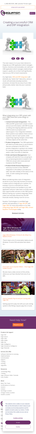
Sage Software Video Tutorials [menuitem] (9, 375)
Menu (33, 13)
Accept (18, 422)
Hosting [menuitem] (3, 363)
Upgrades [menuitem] (4, 365)
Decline (18, 427)
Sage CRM (6, 205)
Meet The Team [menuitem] (5, 383)
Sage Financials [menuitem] (5, 348)
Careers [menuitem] (3, 387)
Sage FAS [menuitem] (3, 342)
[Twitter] (13, 58)
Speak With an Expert (18, 7)
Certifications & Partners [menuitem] (8, 385)
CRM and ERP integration (20, 77)
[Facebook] (22, 58)
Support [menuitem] (3, 359)
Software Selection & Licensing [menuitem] (9, 354)
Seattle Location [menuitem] (5, 394)
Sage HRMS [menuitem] (4, 340)
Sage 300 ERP (23, 203)
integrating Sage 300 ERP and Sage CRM (15, 207)
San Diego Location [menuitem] (6, 391)
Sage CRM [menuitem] (4, 338)
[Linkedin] (18, 58)
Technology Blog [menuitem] (5, 371)
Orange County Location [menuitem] (8, 392)
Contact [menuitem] (3, 389)
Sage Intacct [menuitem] (4, 336)
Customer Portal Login (24, 4)
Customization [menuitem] (5, 358)
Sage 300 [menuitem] (3, 335)
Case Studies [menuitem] (4, 377)
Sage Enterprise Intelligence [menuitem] (9, 346)
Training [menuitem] (3, 361)
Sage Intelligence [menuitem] (6, 344)
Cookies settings (18, 418)
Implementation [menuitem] (5, 356)
